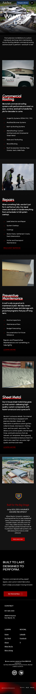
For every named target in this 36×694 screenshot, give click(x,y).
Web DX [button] (27, 687)
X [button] (20, 642)
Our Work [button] (8, 638)
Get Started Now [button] (14, 594)
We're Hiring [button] (9, 650)
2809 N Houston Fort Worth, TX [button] (10, 617)
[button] (32, 3)
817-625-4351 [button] (9, 611)
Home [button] (7, 634)
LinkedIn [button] (22, 634)
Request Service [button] (12, 248)
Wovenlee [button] (32, 687)
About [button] (7, 642)
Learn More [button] (9, 350)
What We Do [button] (9, 646)
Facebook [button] (23, 638)
